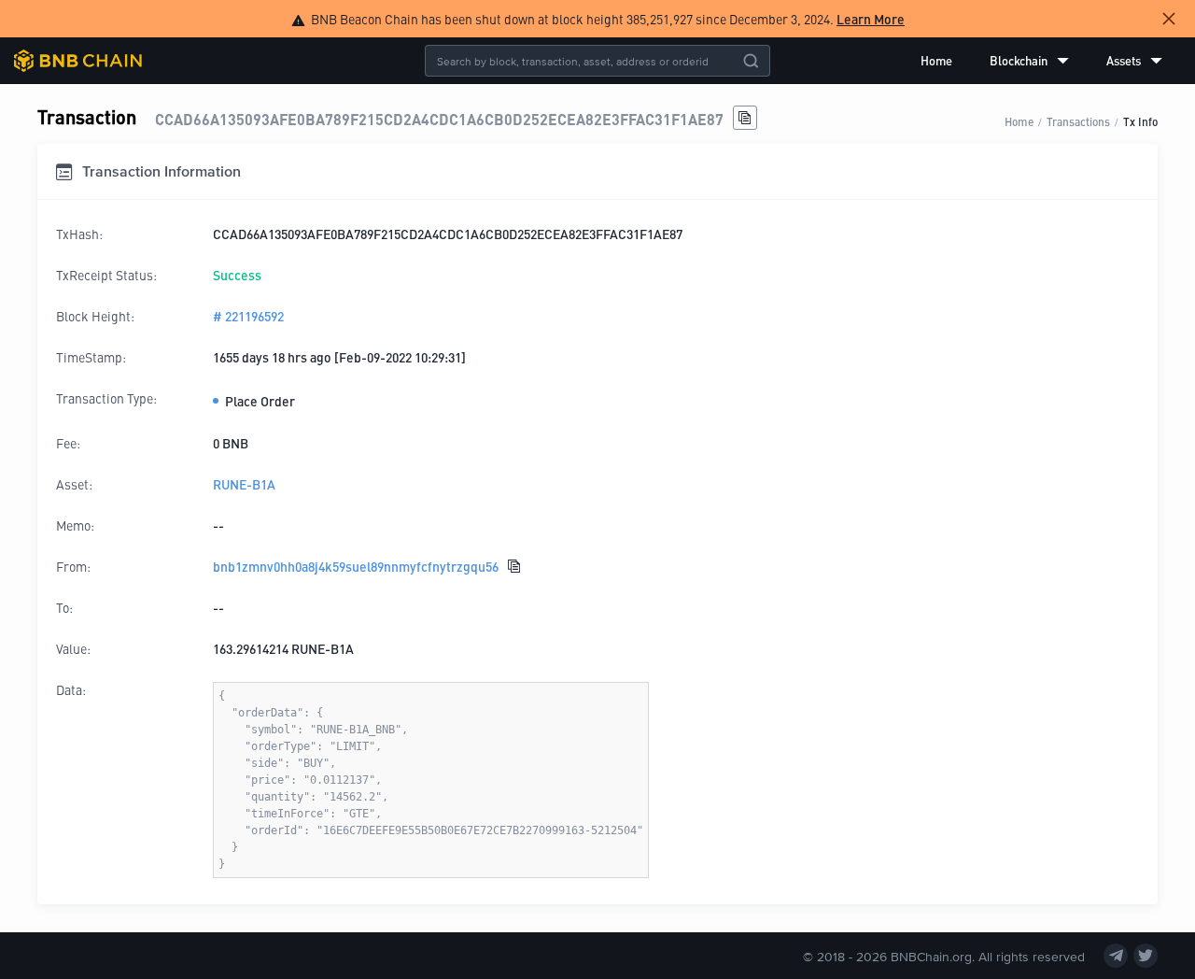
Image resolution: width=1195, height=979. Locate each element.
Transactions (1078, 121)
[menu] (1041, 60)
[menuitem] (936, 60)
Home (936, 60)
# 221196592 (248, 315)
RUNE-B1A (244, 484)
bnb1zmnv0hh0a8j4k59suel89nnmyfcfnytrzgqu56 (356, 566)
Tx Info (1140, 121)
